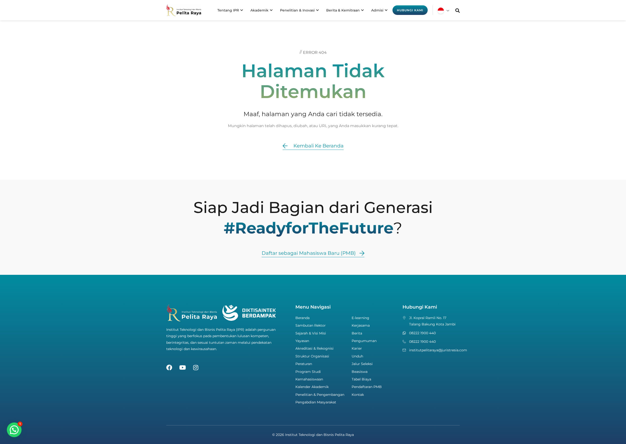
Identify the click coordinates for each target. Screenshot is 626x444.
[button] (14, 429)
